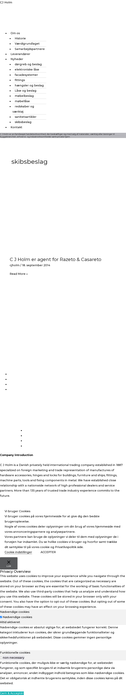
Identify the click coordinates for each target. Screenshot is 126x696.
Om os (15, 33)
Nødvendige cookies (17, 617)
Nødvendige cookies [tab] (14, 612)
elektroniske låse (27, 69)
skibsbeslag (23, 122)
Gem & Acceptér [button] (12, 693)
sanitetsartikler (25, 117)
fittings (20, 80)
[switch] (1, 658)
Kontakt (16, 127)
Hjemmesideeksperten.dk (86, 518)
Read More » (19, 273)
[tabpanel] (63, 635)
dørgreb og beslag (28, 64)
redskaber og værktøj (23, 109)
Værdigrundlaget (27, 43)
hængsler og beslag (29, 85)
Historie (20, 38)
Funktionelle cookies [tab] (15, 652)
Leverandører (20, 54)
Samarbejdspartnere (30, 49)
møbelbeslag (24, 96)
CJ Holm (6, 2)
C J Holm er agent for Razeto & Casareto (55, 259)
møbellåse (22, 101)
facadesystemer (26, 75)
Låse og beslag (25, 90)
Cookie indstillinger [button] (18, 552)
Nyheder (17, 59)
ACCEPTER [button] (48, 552)
